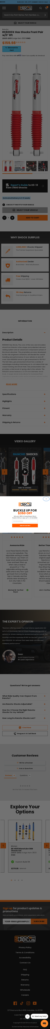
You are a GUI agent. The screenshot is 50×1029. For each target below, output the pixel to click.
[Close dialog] (46, 499)
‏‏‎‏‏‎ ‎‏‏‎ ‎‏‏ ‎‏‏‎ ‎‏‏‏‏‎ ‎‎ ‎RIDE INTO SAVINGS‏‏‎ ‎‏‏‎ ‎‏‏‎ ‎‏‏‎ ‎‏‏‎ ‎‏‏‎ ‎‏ (25, 525)
